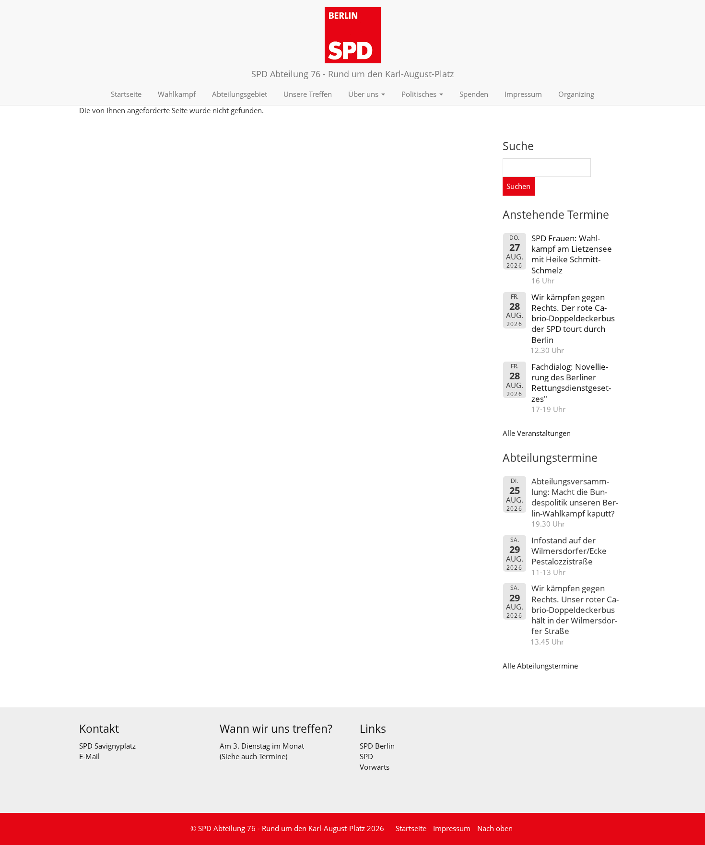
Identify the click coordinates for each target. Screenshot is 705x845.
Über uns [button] (364, 94)
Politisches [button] (419, 94)
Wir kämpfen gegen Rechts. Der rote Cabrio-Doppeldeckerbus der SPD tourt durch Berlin (573, 318)
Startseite (126, 94)
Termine (272, 756)
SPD (366, 756)
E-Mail (89, 756)
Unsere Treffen (307, 94)
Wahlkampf (177, 94)
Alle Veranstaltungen (537, 433)
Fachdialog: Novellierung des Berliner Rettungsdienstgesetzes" (571, 382)
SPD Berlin (377, 746)
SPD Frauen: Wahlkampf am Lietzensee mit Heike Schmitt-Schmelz (571, 254)
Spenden (473, 94)
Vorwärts (374, 767)
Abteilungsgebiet (239, 94)
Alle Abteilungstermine (540, 665)
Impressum (523, 94)
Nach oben (495, 828)
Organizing (576, 94)
